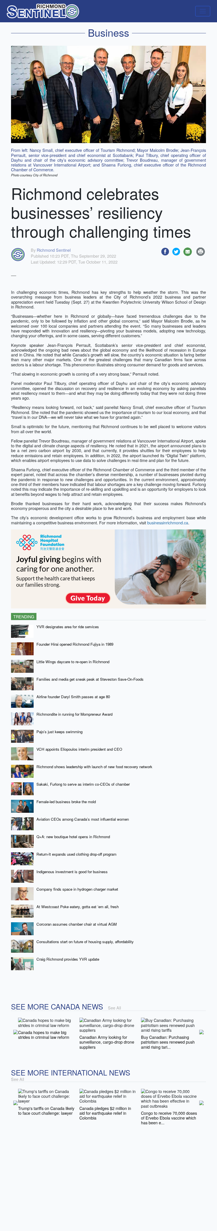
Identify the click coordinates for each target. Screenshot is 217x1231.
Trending (23, 616)
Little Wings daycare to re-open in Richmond (72, 661)
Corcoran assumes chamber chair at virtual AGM (76, 924)
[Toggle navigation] (202, 11)
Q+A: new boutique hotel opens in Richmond (73, 836)
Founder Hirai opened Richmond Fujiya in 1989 (74, 644)
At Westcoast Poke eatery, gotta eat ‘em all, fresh (77, 906)
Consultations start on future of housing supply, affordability (85, 941)
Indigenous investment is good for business (72, 871)
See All (114, 1008)
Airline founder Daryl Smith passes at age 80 (73, 696)
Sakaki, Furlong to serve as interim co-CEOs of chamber (83, 784)
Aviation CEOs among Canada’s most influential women (82, 819)
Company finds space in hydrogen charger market (77, 889)
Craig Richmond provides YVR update (67, 959)
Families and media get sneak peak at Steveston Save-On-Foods (90, 679)
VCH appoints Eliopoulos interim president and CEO (79, 749)
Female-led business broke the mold (66, 801)
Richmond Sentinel (54, 250)
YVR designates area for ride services (67, 626)
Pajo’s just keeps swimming (59, 731)
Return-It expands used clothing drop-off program (76, 854)
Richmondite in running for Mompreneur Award (74, 714)
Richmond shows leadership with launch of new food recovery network (94, 766)
